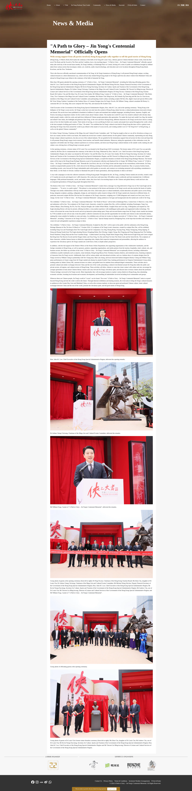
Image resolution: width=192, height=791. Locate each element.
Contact (142, 5)
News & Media (111, 5)
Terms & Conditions (120, 781)
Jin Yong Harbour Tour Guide (80, 5)
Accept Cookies (112, 789)
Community (97, 5)
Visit (66, 5)
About (58, 5)
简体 (187, 5)
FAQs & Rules (132, 5)
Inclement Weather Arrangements (139, 781)
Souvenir (121, 5)
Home (7, 3)
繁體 (182, 5)
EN (179, 5)
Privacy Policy (108, 781)
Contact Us (98, 781)
